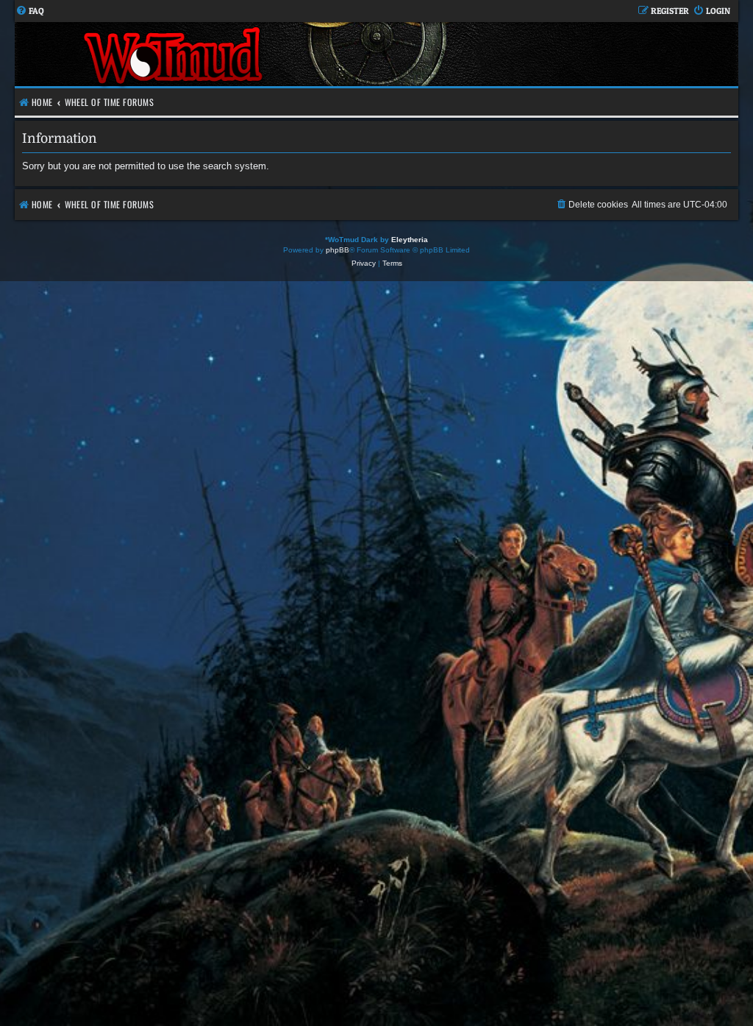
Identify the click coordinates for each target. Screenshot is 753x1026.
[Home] (174, 54)
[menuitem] (29, 11)
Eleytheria (409, 240)
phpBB (337, 250)
